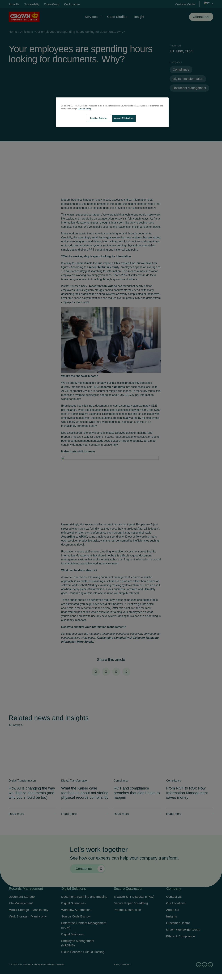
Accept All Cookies (123, 118)
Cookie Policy (85, 109)
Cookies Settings (98, 118)
